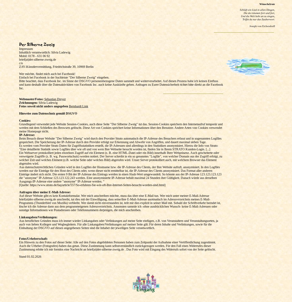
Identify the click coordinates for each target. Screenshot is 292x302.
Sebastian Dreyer (55, 99)
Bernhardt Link (78, 106)
